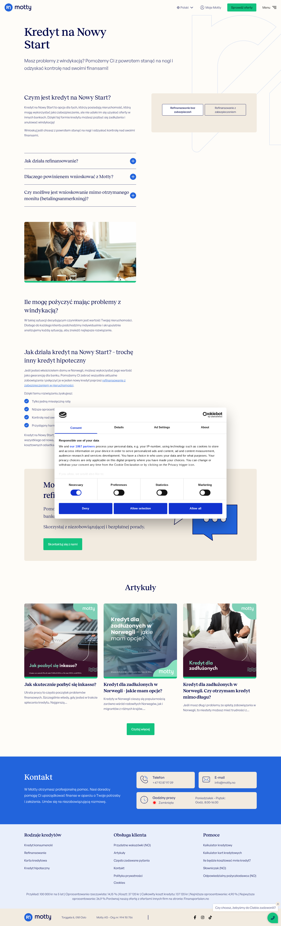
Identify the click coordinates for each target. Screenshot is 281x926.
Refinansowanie (35, 853)
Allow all (195, 508)
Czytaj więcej (140, 729)
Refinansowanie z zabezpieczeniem (225, 109)
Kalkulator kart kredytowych (222, 853)
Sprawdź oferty (242, 7)
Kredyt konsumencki (38, 845)
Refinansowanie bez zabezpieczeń (182, 109)
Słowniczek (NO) (214, 868)
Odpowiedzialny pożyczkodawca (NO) (229, 876)
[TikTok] (210, 917)
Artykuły (119, 853)
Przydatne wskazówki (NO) (132, 845)
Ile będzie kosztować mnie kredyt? (227, 860)
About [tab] (205, 427)
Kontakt (119, 868)
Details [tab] (119, 427)
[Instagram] (202, 917)
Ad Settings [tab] (162, 427)
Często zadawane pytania (132, 860)
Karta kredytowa (35, 860)
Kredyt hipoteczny (37, 868)
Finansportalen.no (196, 899)
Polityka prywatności (128, 876)
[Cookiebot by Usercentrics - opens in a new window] (205, 415)
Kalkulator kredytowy (217, 845)
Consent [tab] (76, 428)
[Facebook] (195, 917)
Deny (85, 508)
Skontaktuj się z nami (63, 544)
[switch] (119, 492)
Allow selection (140, 508)
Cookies (119, 882)
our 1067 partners (82, 446)
